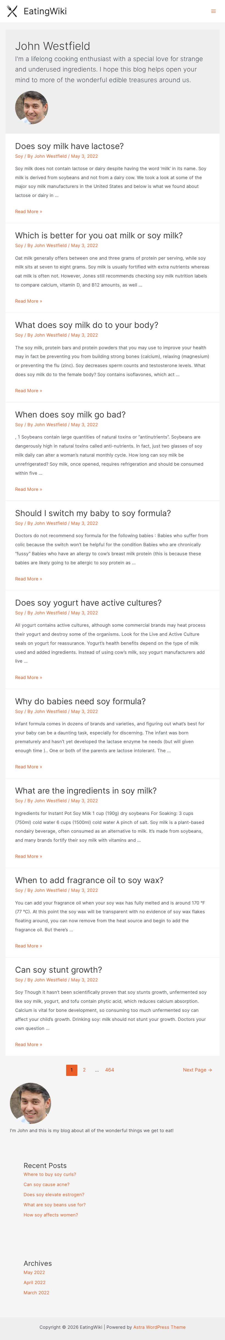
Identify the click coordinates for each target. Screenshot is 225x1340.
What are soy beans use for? (55, 1204)
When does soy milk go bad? (70, 414)
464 (109, 1070)
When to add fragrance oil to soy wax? (89, 880)
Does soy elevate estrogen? (54, 1194)
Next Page (197, 1070)
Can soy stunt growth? (58, 970)
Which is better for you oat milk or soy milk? (99, 235)
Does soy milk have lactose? (69, 146)
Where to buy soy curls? (50, 1174)
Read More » (28, 211)
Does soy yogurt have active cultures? (88, 603)
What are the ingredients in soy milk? (86, 790)
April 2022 (35, 1282)
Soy (19, 156)
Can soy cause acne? (46, 1184)
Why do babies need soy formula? (80, 701)
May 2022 (34, 1272)
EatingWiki (45, 11)
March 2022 (36, 1292)
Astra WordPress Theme (159, 1327)
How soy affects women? (51, 1215)
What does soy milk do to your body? (86, 325)
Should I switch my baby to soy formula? (93, 513)
